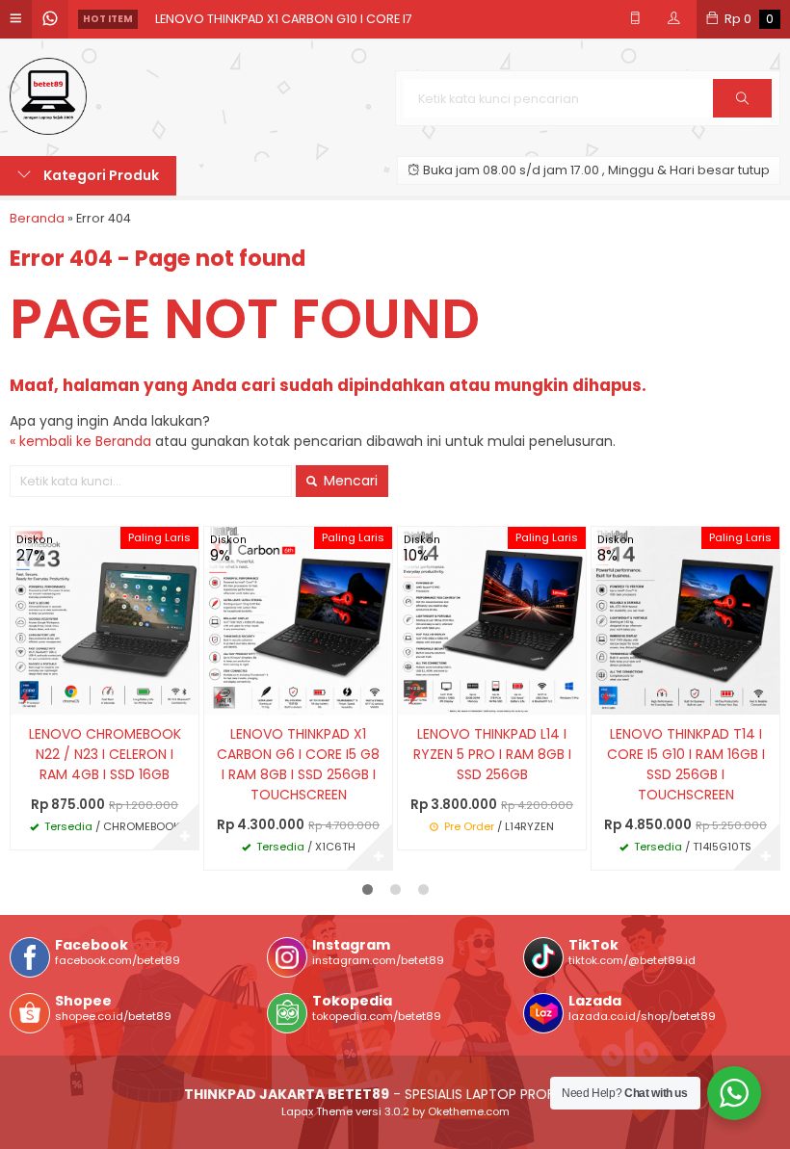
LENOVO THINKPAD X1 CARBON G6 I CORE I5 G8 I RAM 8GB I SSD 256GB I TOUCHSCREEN (298, 764)
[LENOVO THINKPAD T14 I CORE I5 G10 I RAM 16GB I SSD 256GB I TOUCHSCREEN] (685, 620)
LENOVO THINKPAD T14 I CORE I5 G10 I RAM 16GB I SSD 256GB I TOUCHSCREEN (686, 764)
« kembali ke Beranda (80, 441)
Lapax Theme (317, 1111)
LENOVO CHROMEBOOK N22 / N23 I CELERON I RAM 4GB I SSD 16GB (105, 754)
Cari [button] (742, 117)
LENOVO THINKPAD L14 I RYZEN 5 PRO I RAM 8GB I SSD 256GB (492, 754)
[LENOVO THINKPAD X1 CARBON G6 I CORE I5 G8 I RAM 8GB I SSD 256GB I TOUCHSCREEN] (298, 620)
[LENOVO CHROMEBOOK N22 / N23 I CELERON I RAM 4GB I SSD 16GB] (104, 620)
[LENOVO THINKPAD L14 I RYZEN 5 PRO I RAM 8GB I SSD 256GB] (492, 620)
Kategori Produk (99, 175)
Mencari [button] (349, 480)
